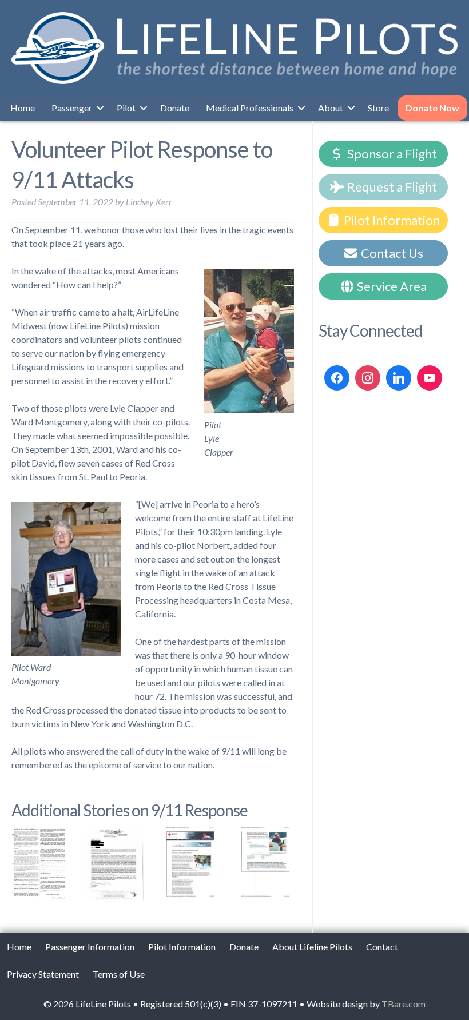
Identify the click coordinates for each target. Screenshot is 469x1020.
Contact (382, 946)
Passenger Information (89, 946)
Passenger (71, 107)
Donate (174, 107)
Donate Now (432, 107)
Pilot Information (390, 220)
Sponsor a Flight (391, 153)
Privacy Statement (43, 974)
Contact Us (391, 253)
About (330, 107)
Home (22, 107)
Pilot (126, 107)
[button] (100, 108)
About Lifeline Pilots (312, 946)
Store (378, 107)
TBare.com (403, 1003)
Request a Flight (391, 186)
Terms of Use (119, 974)
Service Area (391, 286)
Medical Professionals (249, 107)
